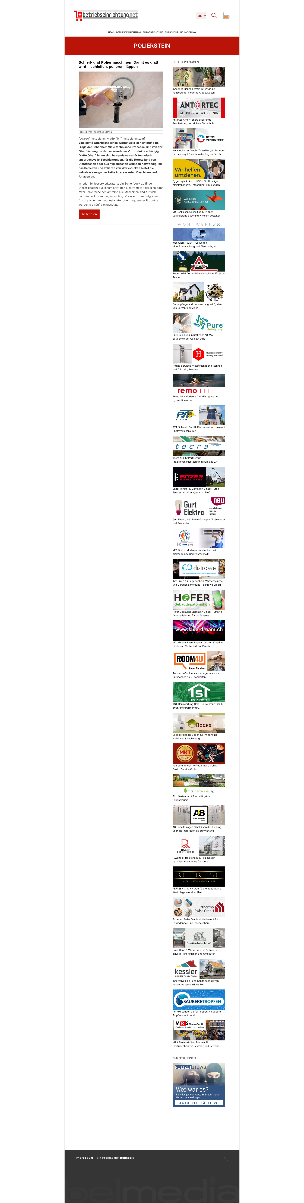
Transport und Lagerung (180, 32)
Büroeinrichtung (153, 32)
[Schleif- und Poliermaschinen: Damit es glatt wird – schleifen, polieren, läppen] (121, 100)
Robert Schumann (103, 132)
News (111, 32)
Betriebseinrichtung (128, 32)
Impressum (84, 1157)
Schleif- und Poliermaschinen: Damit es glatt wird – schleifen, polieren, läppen (118, 64)
